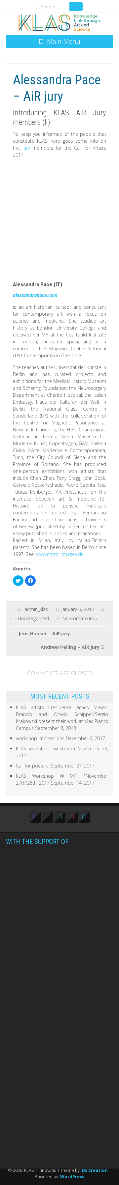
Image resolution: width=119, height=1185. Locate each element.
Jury (27, 148)
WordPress (72, 1176)
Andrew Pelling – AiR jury (70, 647)
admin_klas (36, 609)
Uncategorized (33, 618)
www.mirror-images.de (60, 554)
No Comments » (80, 618)
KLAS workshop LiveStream (45, 748)
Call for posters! (33, 766)
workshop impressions (40, 738)
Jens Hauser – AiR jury (44, 633)
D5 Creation (95, 1170)
